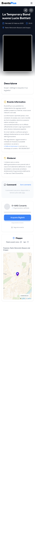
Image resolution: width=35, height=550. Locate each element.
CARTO (29, 298)
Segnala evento (19, 227)
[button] (17, 274)
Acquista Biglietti (17, 217)
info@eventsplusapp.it (11, 146)
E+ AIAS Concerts (19, 205)
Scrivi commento (25, 185)
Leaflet (23, 298)
